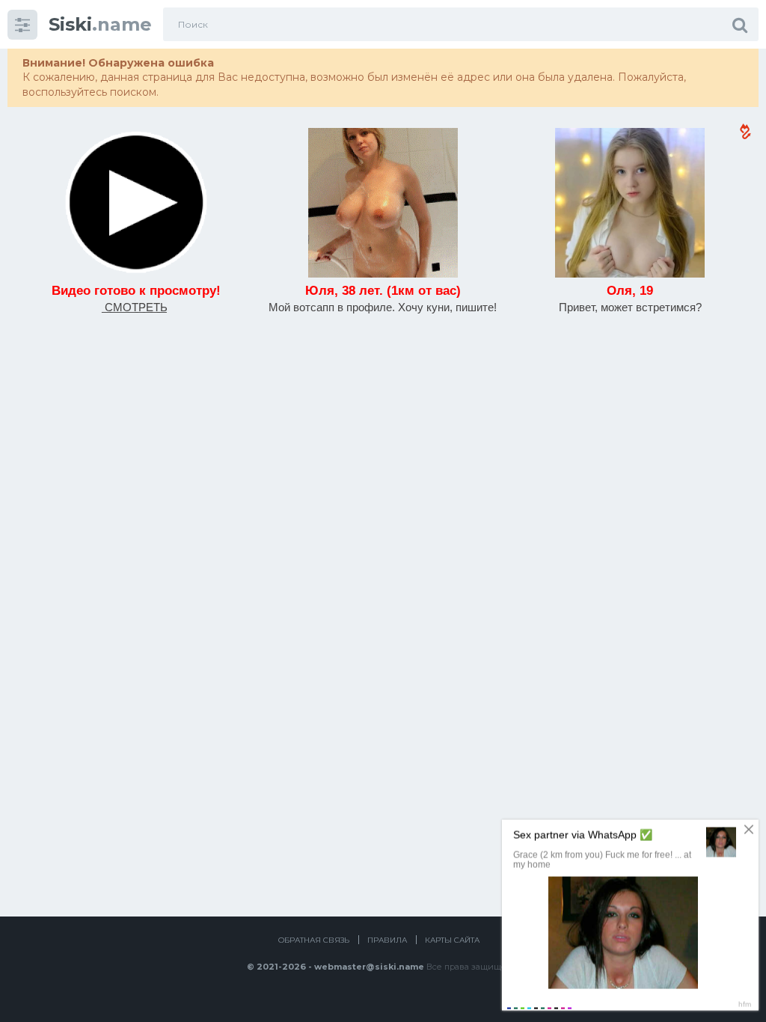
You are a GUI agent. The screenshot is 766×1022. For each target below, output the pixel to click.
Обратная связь (313, 940)
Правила (387, 940)
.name (100, 24)
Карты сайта (452, 940)
